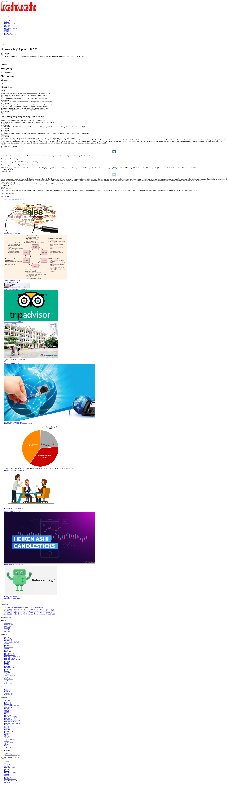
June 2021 (7, 629)
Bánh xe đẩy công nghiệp (12, 755)
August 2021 (8, 626)
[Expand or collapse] (1, 61)
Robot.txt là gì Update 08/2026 (13, 596)
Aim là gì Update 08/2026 (11, 363)
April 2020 (7, 631)
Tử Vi (6, 680)
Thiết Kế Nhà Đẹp (9, 675)
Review (6, 26)
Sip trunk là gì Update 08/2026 (13, 422)
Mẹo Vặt (6, 663)
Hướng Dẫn (7, 651)
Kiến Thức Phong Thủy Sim (12, 659)
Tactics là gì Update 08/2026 (12, 280)
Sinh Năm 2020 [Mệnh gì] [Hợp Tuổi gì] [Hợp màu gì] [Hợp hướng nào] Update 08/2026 (29, 614)
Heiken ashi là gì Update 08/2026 (13, 564)
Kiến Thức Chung (9, 23)
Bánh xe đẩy (9, 753)
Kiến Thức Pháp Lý (10, 34)
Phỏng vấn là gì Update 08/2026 (13, 508)
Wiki (5, 682)
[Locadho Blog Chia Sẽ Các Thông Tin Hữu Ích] (18, 11)
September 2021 (8, 624)
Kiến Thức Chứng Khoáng (12, 656)
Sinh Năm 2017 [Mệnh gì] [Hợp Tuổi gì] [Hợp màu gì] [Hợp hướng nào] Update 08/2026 (29, 609)
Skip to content (5, 1)
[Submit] (1, 603)
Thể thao (6, 674)
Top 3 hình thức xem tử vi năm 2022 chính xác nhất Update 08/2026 (23, 607)
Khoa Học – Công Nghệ (11, 28)
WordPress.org (8, 694)
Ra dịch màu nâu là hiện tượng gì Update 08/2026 (18, 423)
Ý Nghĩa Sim (8, 684)
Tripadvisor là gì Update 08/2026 (13, 322)
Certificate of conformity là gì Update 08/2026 (17, 289)
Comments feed (8, 693)
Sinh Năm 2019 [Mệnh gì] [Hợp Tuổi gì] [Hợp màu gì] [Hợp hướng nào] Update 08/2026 (29, 612)
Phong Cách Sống (9, 667)
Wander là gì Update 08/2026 (12, 282)
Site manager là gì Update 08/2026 (14, 199)
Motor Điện (7, 664)
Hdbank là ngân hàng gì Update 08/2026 (15, 470)
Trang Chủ (7, 20)
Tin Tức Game (8, 679)
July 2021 (7, 628)
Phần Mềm (7, 666)
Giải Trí (6, 30)
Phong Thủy (7, 33)
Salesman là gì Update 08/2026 (13, 233)
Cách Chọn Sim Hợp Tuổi (11, 642)
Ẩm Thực (7, 25)
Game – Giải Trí (8, 647)
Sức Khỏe (7, 672)
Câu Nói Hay (8, 31)
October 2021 (8, 623)
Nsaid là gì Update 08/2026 (12, 598)
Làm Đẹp (7, 661)
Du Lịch (6, 645)
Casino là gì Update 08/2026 (12, 511)
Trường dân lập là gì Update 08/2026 (14, 359)
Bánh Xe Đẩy (8, 639)
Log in (6, 690)
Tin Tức (6, 22)
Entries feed (7, 691)
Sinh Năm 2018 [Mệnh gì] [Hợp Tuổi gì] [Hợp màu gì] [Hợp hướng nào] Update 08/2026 (29, 611)
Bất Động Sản (8, 640)
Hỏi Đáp (2, 44)
